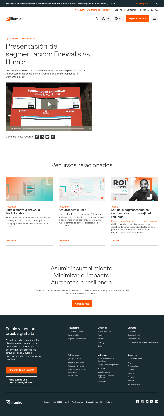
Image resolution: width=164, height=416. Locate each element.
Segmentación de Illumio (77, 339)
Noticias (101, 346)
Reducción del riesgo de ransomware (77, 371)
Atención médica (104, 372)
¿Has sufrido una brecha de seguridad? (93, 10)
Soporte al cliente (134, 335)
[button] (96, 18)
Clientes (131, 370)
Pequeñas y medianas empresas (106, 377)
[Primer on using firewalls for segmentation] (22, 128)
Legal (67, 402)
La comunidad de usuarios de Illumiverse (143, 342)
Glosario (131, 377)
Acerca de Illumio (104, 331)
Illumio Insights (73, 335)
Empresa (102, 327)
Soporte (118, 10)
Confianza (109, 402)
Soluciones (73, 355)
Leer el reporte (141, 3)
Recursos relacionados (82, 165)
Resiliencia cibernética (76, 366)
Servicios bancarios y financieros (106, 360)
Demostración (28, 38)
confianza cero (73, 376)
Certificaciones (133, 366)
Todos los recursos (135, 359)
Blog (129, 362)
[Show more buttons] (89, 128)
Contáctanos (132, 10)
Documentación (134, 339)
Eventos (131, 374)
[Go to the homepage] (13, 19)
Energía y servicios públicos (108, 365)
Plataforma (73, 327)
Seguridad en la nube (76, 362)
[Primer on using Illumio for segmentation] (25, 128)
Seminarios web (134, 384)
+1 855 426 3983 (150, 10)
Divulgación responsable (94, 402)
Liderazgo (101, 342)
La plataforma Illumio (75, 331)
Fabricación (102, 382)
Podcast (131, 381)
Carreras (101, 339)
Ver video (115, 240)
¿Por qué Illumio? (74, 359)
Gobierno (101, 368)
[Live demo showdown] (38, 128)
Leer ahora (11, 240)
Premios (101, 335)
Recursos (14, 38)
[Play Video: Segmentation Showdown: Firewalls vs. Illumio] (49, 104)
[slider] (49, 128)
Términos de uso (77, 402)
